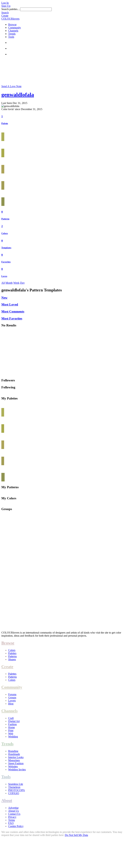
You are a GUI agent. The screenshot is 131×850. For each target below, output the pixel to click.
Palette (4, 123)
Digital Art (14, 721)
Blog (10, 703)
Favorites (6, 262)
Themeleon (14, 787)
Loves (4, 276)
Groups (12, 697)
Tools (11, 36)
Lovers (12, 700)
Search (5, 12)
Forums (12, 694)
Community (14, 27)
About (6, 800)
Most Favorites (11, 318)
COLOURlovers (10, 18)
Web (10, 733)
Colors (4, 233)
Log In (5, 2)
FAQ (11, 823)
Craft (11, 718)
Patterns (5, 218)
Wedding (13, 736)
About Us (13, 810)
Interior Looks (16, 757)
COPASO (13, 793)
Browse (12, 24)
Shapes (12, 659)
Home (11, 727)
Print (10, 730)
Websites (13, 766)
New (4, 297)
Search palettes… (10, 9)
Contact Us (14, 813)
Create (4, 15)
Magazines (14, 760)
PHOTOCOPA (16, 790)
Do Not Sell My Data (76, 835)
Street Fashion (16, 763)
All (3, 282)
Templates (6, 247)
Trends (12, 33)
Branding (13, 751)
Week (16, 282)
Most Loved (9, 304)
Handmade (14, 754)
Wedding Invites (17, 769)
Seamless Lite (15, 784)
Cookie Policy (16, 826)
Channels (13, 30)
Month (9, 282)
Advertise (13, 807)
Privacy (12, 817)
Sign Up (5, 5)
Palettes (12, 653)
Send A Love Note (11, 86)
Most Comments (12, 311)
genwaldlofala (17, 95)
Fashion (12, 724)
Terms (11, 820)
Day (22, 282)
